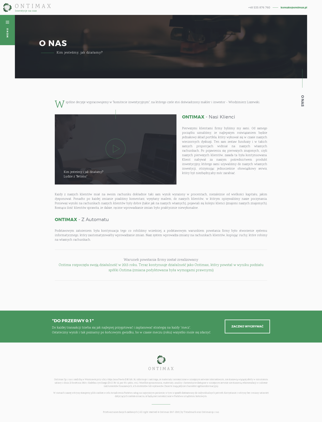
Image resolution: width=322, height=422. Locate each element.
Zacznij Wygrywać (247, 326)
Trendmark (190, 412)
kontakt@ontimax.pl (294, 7)
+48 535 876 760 (259, 7)
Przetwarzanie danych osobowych (120, 412)
